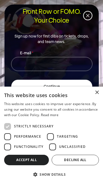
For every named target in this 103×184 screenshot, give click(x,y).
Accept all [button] (26, 160)
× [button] (97, 92)
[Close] (87, 15)
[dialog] (51, 135)
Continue (51, 86)
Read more (50, 115)
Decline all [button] (75, 160)
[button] (51, 174)
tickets (70, 35)
